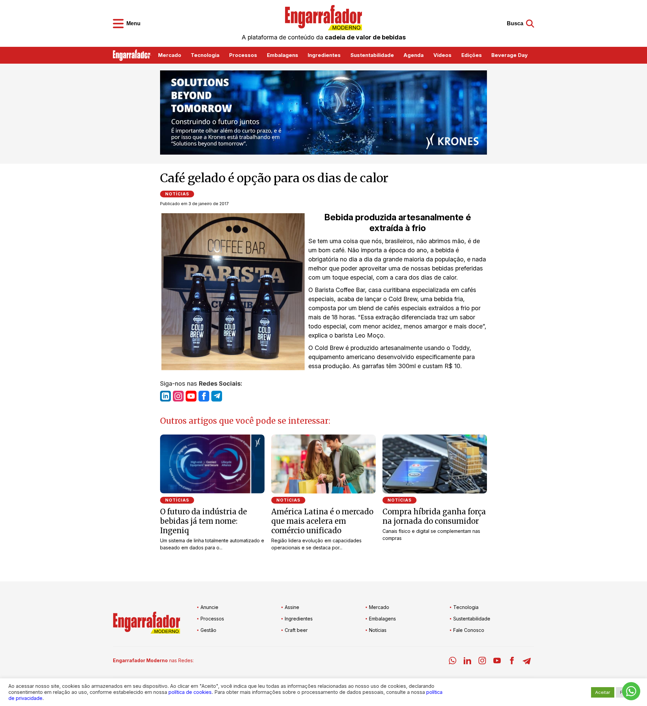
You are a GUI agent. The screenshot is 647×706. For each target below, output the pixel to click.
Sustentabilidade (372, 55)
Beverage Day (509, 55)
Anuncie (209, 607)
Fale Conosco (468, 630)
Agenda (413, 55)
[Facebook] (512, 662)
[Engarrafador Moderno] (323, 17)
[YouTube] (497, 662)
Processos (243, 55)
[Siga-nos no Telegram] (216, 396)
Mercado (169, 55)
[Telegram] (527, 662)
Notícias (177, 193)
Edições (471, 55)
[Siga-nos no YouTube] (191, 396)
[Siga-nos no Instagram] (178, 396)
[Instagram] (482, 662)
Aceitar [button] (602, 692)
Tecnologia (205, 55)
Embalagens (282, 55)
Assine (292, 607)
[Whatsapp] (453, 662)
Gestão (208, 630)
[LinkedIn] (467, 662)
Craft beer (296, 630)
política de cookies (190, 692)
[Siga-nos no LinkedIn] (165, 396)
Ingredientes (324, 55)
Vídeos (442, 55)
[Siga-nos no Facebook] (203, 396)
